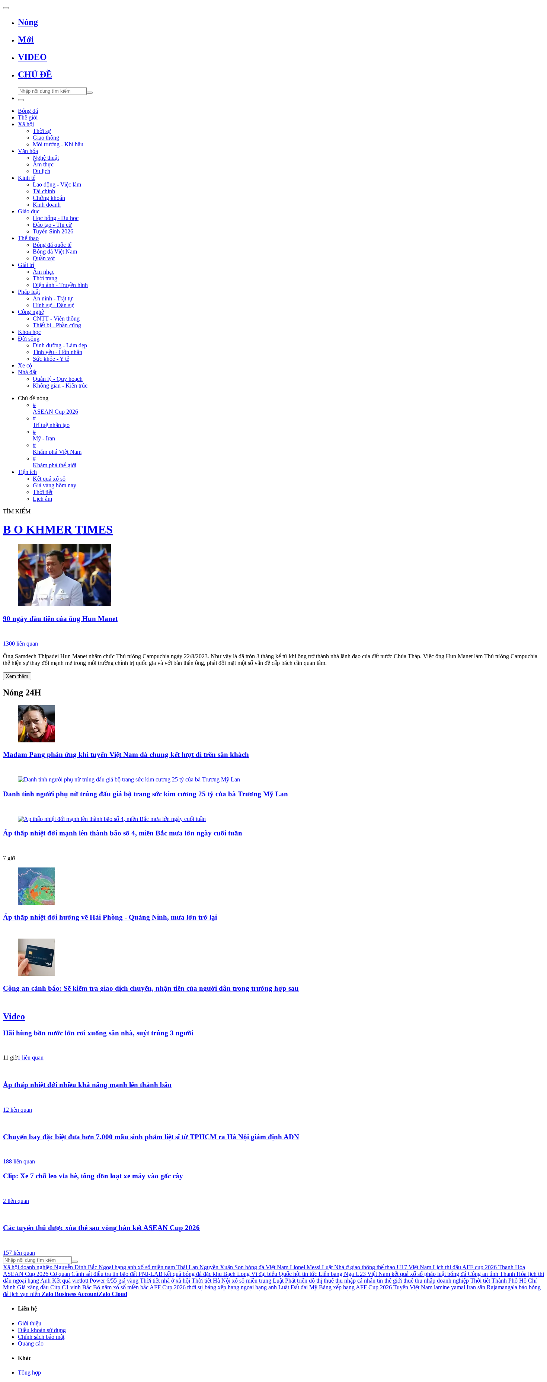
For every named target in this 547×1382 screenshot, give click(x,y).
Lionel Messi (305, 1267)
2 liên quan (16, 1201)
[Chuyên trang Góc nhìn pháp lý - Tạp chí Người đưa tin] (273, 1002)
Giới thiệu (29, 1323)
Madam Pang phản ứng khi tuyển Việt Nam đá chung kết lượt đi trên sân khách (126, 754)
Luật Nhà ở (335, 1267)
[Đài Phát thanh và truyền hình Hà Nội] (273, 1098)
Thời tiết (150, 1280)
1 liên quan (30, 1057)
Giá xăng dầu (33, 1287)
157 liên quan (19, 1252)
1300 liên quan (20, 643)
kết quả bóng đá (183, 1274)
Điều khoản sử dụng (42, 1330)
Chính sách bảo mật (41, 1337)
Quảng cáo (31, 1343)
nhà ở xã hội (175, 1280)
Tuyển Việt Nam (412, 1287)
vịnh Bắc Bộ (85, 1287)
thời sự (195, 1287)
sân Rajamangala (497, 1287)
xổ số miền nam (156, 1267)
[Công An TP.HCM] (273, 1150)
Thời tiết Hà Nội (211, 1280)
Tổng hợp (29, 1372)
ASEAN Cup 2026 (25, 1274)
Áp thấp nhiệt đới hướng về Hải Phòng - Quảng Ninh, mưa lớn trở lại (110, 917)
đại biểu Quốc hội (280, 1274)
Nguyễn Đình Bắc (75, 1267)
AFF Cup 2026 (168, 1287)
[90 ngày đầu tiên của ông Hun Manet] (273, 576)
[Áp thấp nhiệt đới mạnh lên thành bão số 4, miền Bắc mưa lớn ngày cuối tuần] (273, 819)
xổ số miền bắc (130, 1287)
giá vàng (128, 1280)
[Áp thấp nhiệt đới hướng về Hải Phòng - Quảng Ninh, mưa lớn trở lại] (273, 886)
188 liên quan (19, 1161)
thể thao (386, 1267)
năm (107, 1287)
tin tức (309, 1274)
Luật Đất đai (293, 1287)
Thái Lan (187, 1267)
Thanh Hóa (511, 1267)
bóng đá (456, 1274)
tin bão (120, 1274)
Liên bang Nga (336, 1274)
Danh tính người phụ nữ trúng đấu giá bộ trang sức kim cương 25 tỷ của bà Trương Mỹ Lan (145, 794)
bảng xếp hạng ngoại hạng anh (241, 1287)
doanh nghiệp (36, 1267)
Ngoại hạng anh (117, 1267)
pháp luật (435, 1274)
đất (133, 1274)
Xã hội (11, 1267)
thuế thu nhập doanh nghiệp (436, 1280)
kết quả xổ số (407, 1274)
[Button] (6, 8)
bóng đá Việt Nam (266, 1267)
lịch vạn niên (25, 1294)
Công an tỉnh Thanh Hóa (497, 1274)
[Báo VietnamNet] (273, 807)
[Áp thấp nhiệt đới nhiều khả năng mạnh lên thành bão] (273, 1070)
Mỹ (313, 1287)
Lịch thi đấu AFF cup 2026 (465, 1267)
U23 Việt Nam (372, 1274)
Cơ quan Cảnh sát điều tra (80, 1274)
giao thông (362, 1267)
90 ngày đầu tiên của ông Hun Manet (60, 618)
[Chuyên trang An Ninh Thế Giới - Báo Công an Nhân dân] (273, 632)
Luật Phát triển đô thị (297, 1280)
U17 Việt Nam (414, 1267)
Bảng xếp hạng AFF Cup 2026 (355, 1287)
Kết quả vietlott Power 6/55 (84, 1280)
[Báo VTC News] (273, 846)
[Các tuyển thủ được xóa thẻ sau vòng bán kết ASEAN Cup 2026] (273, 1213)
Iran (471, 1287)
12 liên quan (17, 1109)
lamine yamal (449, 1287)
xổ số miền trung (251, 1280)
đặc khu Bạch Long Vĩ (230, 1274)
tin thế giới (389, 1280)
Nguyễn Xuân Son (221, 1267)
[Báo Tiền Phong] (273, 930)
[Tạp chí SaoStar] (273, 768)
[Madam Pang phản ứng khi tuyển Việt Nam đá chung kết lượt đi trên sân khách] (273, 724)
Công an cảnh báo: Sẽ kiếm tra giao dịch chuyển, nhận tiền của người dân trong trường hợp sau (151, 988)
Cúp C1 (59, 1287)
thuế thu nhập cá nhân (349, 1280)
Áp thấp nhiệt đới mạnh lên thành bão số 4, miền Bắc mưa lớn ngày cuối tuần (122, 833)
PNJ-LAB (150, 1274)
